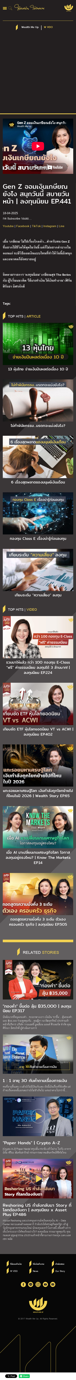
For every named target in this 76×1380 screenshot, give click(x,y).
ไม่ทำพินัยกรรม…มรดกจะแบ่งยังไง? (38, 425)
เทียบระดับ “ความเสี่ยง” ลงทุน (38, 595)
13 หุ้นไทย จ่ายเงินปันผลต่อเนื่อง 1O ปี (38, 369)
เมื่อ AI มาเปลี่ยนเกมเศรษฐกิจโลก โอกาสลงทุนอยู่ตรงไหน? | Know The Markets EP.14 (38, 857)
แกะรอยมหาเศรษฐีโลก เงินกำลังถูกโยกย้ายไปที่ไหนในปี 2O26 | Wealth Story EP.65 (38, 793)
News (35, 1271)
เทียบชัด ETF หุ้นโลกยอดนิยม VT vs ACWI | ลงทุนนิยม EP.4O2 (38, 732)
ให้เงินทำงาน (38, 1264)
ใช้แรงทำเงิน (16, 1264)
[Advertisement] (38, 74)
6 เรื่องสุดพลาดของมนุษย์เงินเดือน (38, 482)
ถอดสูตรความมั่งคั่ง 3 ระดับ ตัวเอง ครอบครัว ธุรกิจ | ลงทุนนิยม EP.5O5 (38, 922)
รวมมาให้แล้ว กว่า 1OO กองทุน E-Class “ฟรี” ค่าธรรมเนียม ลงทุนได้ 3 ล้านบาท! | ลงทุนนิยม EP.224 (38, 667)
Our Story (60, 1271)
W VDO (14, 1271)
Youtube (8, 225)
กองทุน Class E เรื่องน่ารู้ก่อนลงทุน (38, 538)
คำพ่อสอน (59, 1264)
